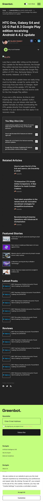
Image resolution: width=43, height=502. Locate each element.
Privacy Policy (28, 426)
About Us (5, 468)
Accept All (21, 492)
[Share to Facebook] (31, 40)
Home (4, 10)
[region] (21, 487)
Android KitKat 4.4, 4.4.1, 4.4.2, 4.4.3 (20, 10)
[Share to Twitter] (35, 40)
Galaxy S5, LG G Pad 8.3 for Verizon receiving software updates (19, 141)
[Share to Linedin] (39, 40)
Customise (21, 498)
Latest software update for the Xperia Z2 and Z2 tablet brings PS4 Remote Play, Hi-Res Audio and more (19, 126)
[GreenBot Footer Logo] (12, 410)
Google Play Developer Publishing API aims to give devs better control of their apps (18, 148)
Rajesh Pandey (16, 41)
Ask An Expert (7, 452)
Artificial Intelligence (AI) (10, 449)
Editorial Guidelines (8, 456)
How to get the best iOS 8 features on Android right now (18, 134)
